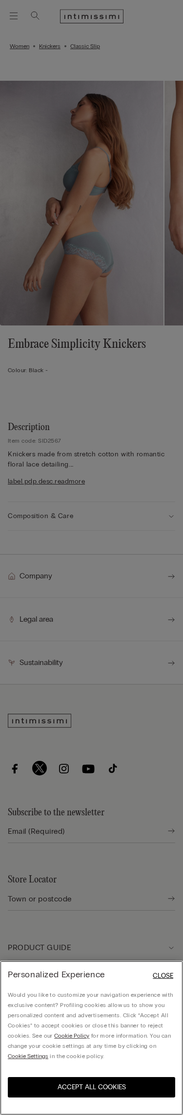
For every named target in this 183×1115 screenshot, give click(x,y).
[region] (91, 1038)
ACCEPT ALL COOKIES (92, 1087)
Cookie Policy (71, 1035)
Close (163, 975)
